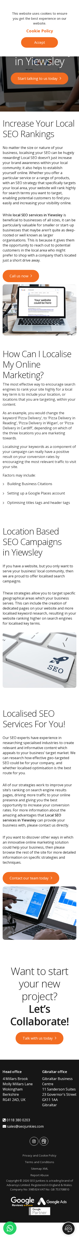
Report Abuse (40, 1175)
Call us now (19, 276)
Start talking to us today (37, 78)
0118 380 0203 (18, 1120)
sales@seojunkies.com (25, 1126)
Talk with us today (38, 1038)
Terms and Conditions (39, 1162)
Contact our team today (29, 878)
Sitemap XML (39, 1169)
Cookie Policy (39, 30)
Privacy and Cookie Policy (39, 1155)
